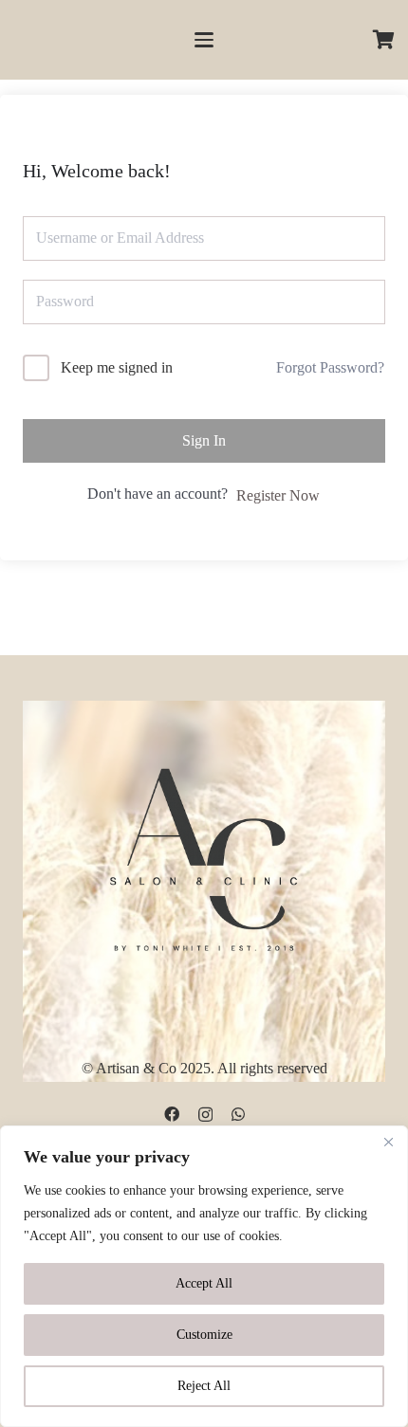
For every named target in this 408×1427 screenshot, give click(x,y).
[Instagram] (205, 1115)
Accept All (204, 1283)
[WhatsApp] (238, 1114)
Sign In (204, 440)
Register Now (278, 495)
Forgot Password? (330, 367)
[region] (204, 1276)
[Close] (388, 1141)
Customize (204, 1334)
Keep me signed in (117, 367)
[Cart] (384, 40)
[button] (204, 39)
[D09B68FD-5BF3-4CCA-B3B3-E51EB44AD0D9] (204, 855)
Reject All (204, 1386)
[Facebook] (171, 1114)
